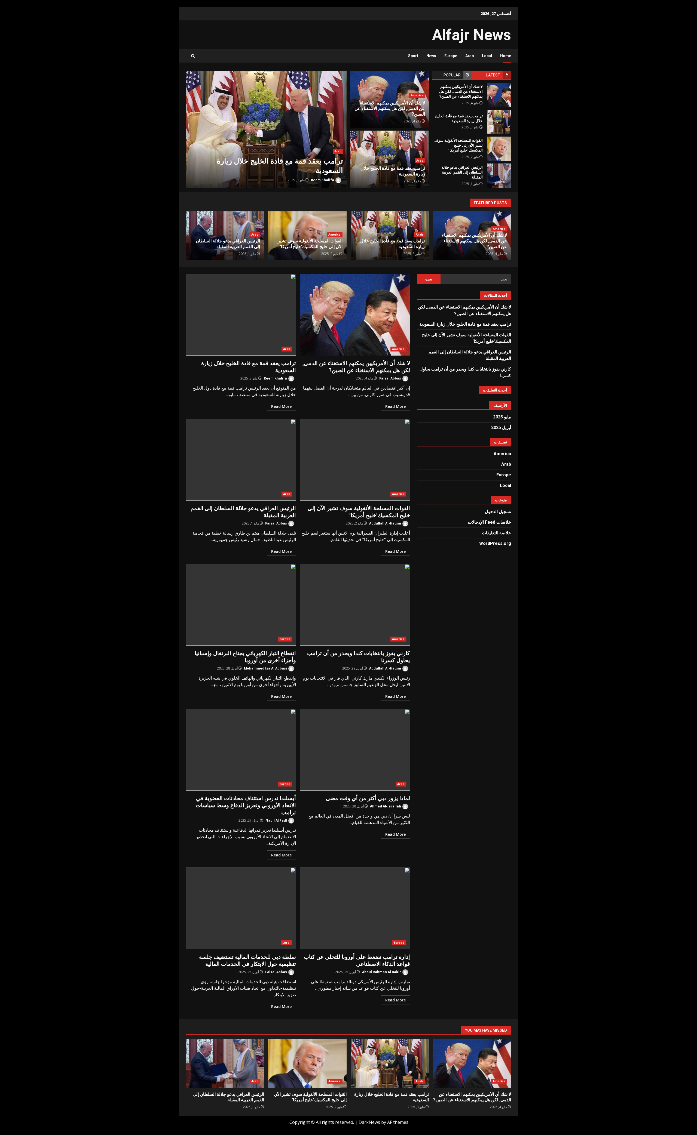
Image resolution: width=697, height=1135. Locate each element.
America (417, 95)
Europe (450, 56)
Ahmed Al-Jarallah (386, 806)
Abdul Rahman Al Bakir (382, 972)
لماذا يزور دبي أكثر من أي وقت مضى (355, 750)
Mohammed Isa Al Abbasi (266, 668)
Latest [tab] (493, 75)
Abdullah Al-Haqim (385, 523)
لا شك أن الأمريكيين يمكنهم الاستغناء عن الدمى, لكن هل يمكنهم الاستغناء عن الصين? (499, 95)
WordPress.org (495, 543)
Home (505, 56)
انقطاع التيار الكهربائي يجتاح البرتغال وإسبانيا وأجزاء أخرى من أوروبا (241, 605)
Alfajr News (471, 35)
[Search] (193, 56)
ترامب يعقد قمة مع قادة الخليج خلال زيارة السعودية (266, 129)
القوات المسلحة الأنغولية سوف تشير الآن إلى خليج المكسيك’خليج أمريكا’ (499, 149)
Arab (469, 56)
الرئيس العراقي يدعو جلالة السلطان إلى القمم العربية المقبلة (499, 176)
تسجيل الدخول (498, 511)
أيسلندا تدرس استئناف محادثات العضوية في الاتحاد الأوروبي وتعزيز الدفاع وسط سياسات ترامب (241, 750)
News (431, 56)
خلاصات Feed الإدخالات (489, 522)
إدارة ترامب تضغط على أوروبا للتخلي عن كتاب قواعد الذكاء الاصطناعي (355, 908)
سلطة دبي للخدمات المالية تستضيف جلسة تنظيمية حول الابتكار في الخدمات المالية (241, 908)
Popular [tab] (452, 75)
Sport (413, 56)
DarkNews (369, 1122)
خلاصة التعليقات (496, 532)
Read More (395, 406)
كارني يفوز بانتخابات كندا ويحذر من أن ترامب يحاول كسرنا (355, 605)
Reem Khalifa (323, 180)
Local (487, 56)
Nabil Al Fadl (276, 820)
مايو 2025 (502, 417)
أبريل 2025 (501, 427)
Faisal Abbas (390, 378)
